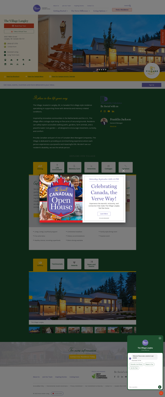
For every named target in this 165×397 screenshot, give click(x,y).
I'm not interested (104, 218)
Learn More (104, 214)
